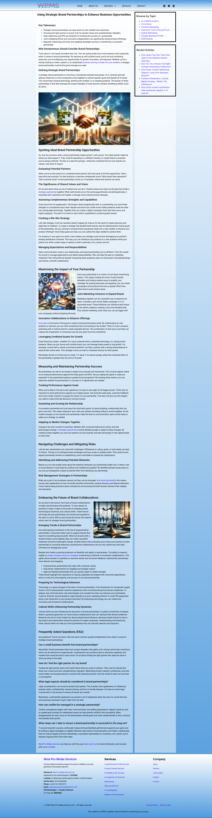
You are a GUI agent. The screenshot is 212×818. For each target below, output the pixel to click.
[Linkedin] (164, 6)
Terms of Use (165, 805)
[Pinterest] (173, 6)
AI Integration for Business (114, 777)
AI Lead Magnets (110, 790)
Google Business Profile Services (116, 764)
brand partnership (108, 480)
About (155, 764)
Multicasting (147, 39)
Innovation (43, 323)
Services (108, 6)
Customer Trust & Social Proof (155, 30)
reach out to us (90, 744)
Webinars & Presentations (114, 795)
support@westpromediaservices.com (63, 787)
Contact (141, 6)
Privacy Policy (152, 805)
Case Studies (158, 773)
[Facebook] (169, 6)
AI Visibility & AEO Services (114, 773)
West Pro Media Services (49, 744)
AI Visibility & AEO (149, 21)
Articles (126, 6)
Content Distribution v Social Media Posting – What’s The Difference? (154, 81)
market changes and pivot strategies (63, 555)
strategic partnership (47, 192)
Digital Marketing (149, 33)
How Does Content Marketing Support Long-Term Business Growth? (155, 72)
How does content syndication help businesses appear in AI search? (155, 90)
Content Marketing (150, 27)
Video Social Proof (111, 786)
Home (79, 6)
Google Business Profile (152, 36)
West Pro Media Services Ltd (63, 772)
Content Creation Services (114, 768)
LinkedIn (51, 747)
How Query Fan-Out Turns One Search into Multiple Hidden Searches (155, 58)
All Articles (146, 24)
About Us (93, 6)
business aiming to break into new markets (101, 62)
